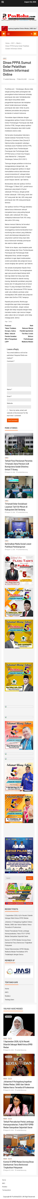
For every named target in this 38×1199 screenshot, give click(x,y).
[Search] (31, 34)
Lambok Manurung (10, 79)
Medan (5, 1038)
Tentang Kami (9, 1000)
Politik (10, 1038)
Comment (11, 361)
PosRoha (15, 1197)
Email (9, 396)
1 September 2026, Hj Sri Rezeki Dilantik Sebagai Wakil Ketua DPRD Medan (17, 1044)
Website (10, 403)
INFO (6, 992)
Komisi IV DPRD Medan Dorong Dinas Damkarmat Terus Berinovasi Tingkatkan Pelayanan (18, 942)
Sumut (5, 58)
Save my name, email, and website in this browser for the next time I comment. (17, 413)
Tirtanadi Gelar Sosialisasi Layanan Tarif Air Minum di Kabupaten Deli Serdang (16, 506)
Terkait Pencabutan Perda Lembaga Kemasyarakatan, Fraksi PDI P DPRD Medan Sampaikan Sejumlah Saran (17, 933)
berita (10, 321)
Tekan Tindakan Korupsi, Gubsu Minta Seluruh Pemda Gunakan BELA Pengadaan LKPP (11, 334)
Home (7, 989)
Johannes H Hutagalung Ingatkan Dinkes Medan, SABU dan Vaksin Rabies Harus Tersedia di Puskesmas (18, 924)
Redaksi (7, 996)
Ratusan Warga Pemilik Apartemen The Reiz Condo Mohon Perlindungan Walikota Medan (26, 334)
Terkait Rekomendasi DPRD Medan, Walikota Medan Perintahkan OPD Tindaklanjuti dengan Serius (17, 951)
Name (9, 389)
